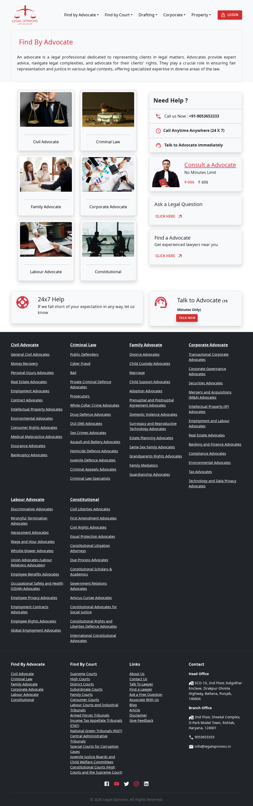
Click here (165, 216)
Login (233, 15)
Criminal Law (108, 142)
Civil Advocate (46, 142)
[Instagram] (136, 783)
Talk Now (187, 318)
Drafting (146, 15)
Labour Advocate (46, 271)
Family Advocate (46, 206)
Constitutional (108, 271)
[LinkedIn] (146, 783)
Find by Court (117, 15)
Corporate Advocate (108, 206)
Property (199, 15)
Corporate (173, 15)
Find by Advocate (80, 15)
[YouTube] (117, 783)
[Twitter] (126, 783)
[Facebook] (107, 783)
